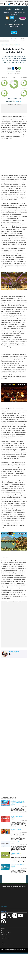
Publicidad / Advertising (6, 932)
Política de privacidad (5, 934)
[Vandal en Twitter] (9, 915)
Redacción (3, 928)
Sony (3, 1)
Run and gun (21, 12)
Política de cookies (5, 938)
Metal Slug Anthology (14, 9)
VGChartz (3, 942)
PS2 (16, 101)
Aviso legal (3, 936)
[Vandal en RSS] (3, 920)
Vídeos (23, 41)
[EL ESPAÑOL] (26, 4)
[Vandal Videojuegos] (14, 4)
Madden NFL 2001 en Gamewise (7, 945)
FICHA (4, 38)
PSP (20, 101)
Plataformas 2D (13, 12)
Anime (11, 1)
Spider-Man (20, 1)
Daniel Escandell (11, 71)
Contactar (3, 930)
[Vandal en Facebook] (3, 915)
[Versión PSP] (15, 17)
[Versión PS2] (12, 21)
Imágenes (14, 41)
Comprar (22, 18)
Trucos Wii (14, 32)
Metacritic (16, 1)
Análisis (4, 41)
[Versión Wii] (12, 17)
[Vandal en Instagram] (14, 915)
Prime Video (7, 1)
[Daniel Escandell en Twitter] (10, 654)
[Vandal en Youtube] (20, 915)
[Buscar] (23, 4)
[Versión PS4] (15, 21)
